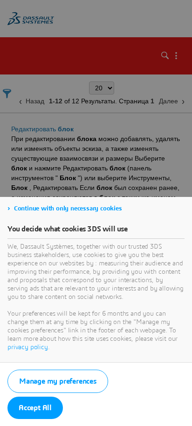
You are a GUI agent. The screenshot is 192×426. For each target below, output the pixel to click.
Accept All (35, 408)
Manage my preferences (57, 381)
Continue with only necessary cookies (68, 208)
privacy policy (27, 347)
